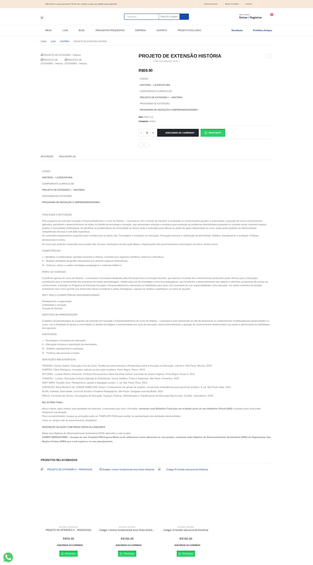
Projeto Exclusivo (189, 30)
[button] (212, 133)
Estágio (123, 527)
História (152, 121)
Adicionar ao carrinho (179, 132)
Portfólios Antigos (262, 30)
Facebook (146, 145)
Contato (248, 4)
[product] (68, 495)
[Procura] (184, 16)
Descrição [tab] (47, 156)
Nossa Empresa (210, 4)
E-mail (141, 145)
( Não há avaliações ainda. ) (166, 61)
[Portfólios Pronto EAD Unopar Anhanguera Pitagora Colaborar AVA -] (51, 17)
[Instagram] (264, 4)
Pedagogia (73, 527)
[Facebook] (270, 4)
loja (65, 30)
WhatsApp (215, 132)
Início (48, 30)
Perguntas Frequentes (110, 30)
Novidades (237, 30)
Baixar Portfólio (232, 4)
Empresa (140, 30)
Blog (82, 30)
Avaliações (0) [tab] (67, 156)
